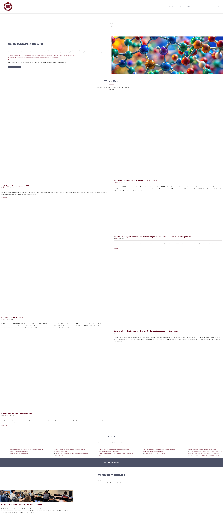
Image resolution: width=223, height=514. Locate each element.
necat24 (4, 319)
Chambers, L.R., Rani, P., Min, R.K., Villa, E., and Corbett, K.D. (155, 453)
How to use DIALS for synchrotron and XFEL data (21, 504)
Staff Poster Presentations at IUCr (55, 139)
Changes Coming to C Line (55, 283)
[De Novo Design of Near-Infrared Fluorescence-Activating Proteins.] (182, 449)
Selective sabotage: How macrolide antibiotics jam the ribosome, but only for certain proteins (167, 216)
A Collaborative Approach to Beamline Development (167, 136)
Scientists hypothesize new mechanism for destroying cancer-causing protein (167, 290)
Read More (3, 197)
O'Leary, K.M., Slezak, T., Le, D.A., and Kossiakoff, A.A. (20, 453)
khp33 (4, 187)
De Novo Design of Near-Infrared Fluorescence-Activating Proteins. (202, 449)
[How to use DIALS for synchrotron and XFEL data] (36, 496)
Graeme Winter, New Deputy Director (55, 379)
